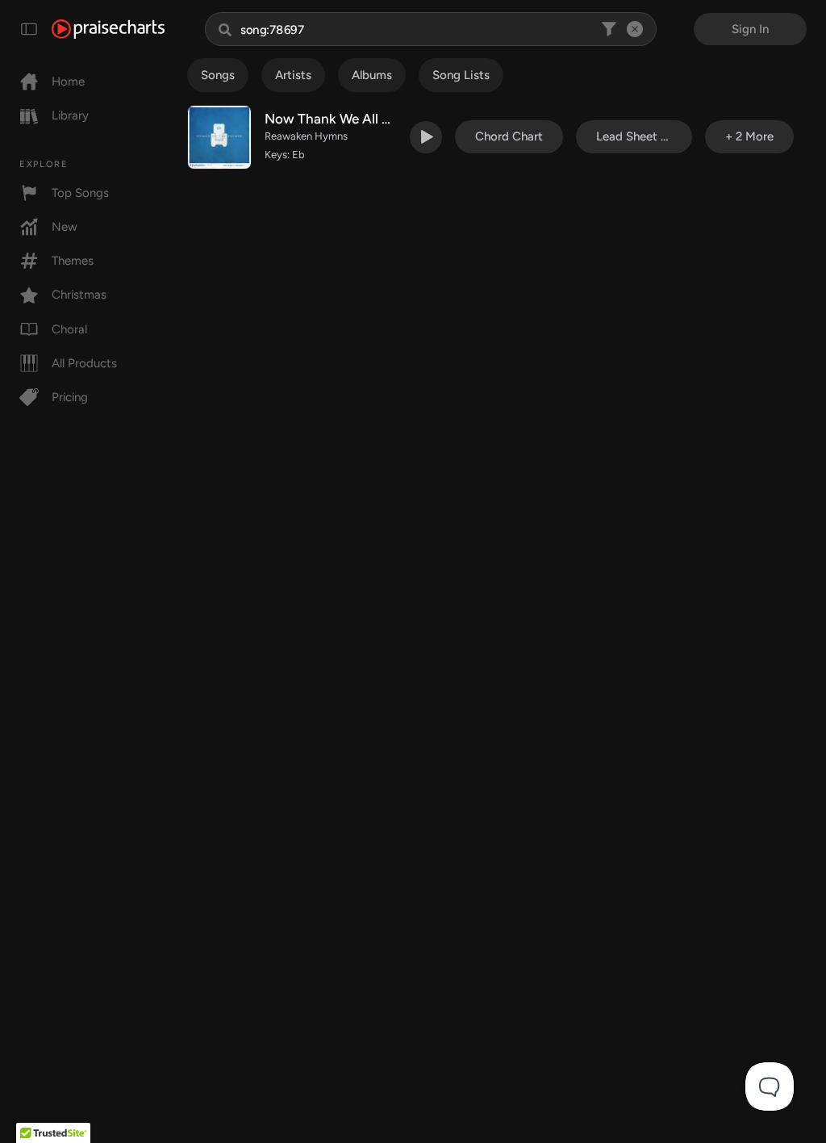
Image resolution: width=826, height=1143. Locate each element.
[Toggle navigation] (29, 29)
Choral (69, 329)
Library (70, 115)
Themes (73, 260)
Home (68, 81)
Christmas (79, 294)
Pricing (70, 397)
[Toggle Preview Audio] (426, 137)
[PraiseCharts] (108, 29)
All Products (84, 363)
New (64, 227)
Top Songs (80, 193)
